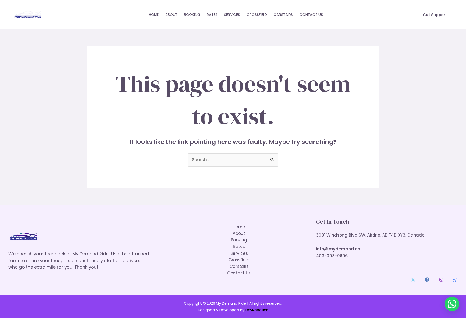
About (171, 14)
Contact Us (311, 14)
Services (232, 14)
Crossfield (257, 14)
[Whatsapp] (455, 279)
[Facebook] (427, 279)
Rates (212, 14)
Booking (192, 14)
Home (154, 14)
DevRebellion (256, 309)
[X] (413, 279)
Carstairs (283, 14)
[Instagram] (441, 279)
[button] (435, 15)
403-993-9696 (332, 256)
